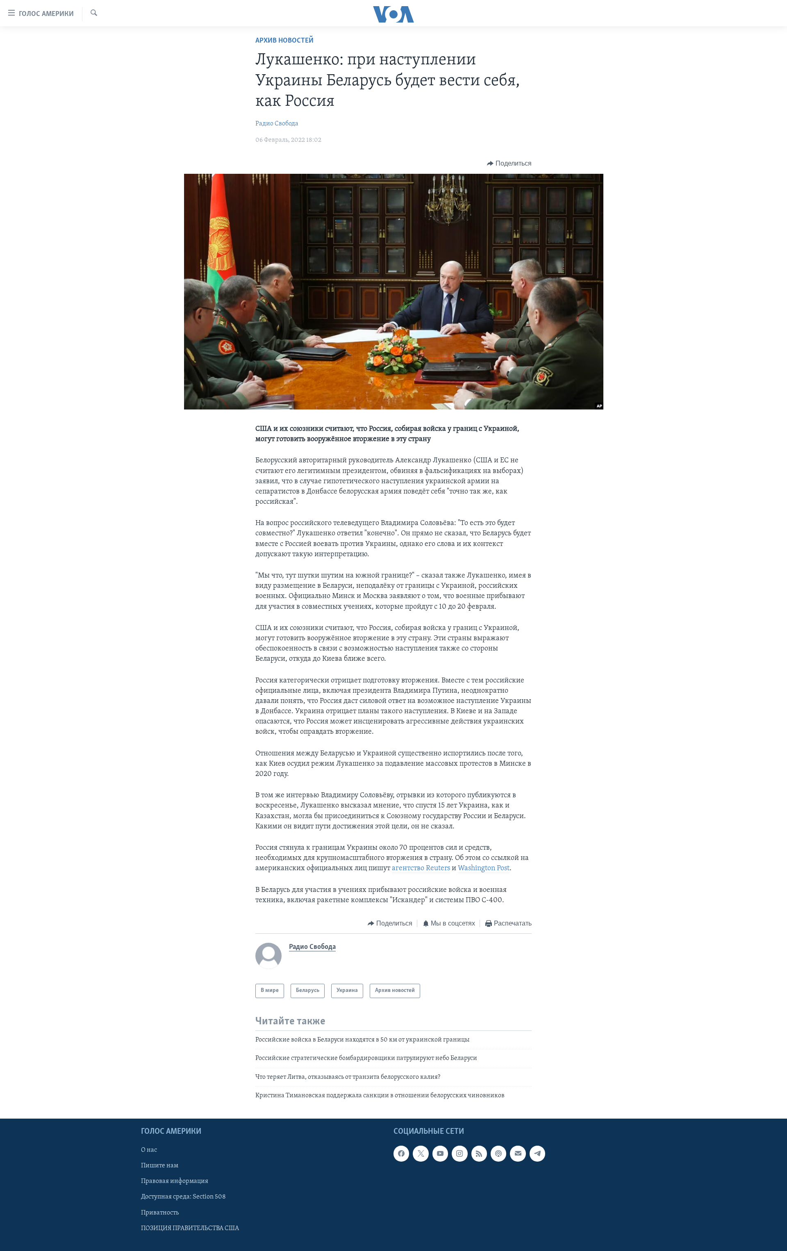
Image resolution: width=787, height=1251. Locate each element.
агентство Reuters (421, 868)
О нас (149, 1150)
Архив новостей (284, 41)
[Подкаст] (498, 1154)
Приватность (160, 1213)
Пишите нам (159, 1166)
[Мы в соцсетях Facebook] (401, 1154)
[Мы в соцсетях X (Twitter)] (420, 1154)
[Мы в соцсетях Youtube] (440, 1154)
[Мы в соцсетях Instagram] (459, 1154)
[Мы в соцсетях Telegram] (537, 1154)
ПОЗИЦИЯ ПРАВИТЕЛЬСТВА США (190, 1228)
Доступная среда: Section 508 (183, 1197)
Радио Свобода (276, 124)
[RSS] (479, 1154)
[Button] (509, 163)
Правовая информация (174, 1181)
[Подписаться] (517, 1154)
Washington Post (484, 868)
